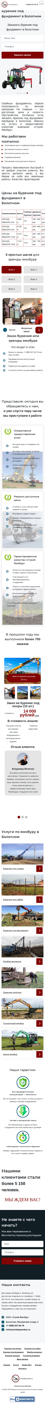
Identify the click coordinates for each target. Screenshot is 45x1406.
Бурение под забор (32, 1349)
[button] (19, 817)
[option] (22, 77)
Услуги (16, 1365)
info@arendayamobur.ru (18, 1329)
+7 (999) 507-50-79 (31, 4)
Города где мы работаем (22, 1386)
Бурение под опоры (12, 1349)
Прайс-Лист (27, 1365)
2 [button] (21, 93)
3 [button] (24, 93)
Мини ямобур (22, 1359)
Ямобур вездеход (34, 1352)
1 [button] (17, 93)
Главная (6, 1365)
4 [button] (27, 93)
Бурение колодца (12, 1356)
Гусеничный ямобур (31, 1356)
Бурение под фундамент (13, 1352)
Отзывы (38, 1365)
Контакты (23, 1368)
